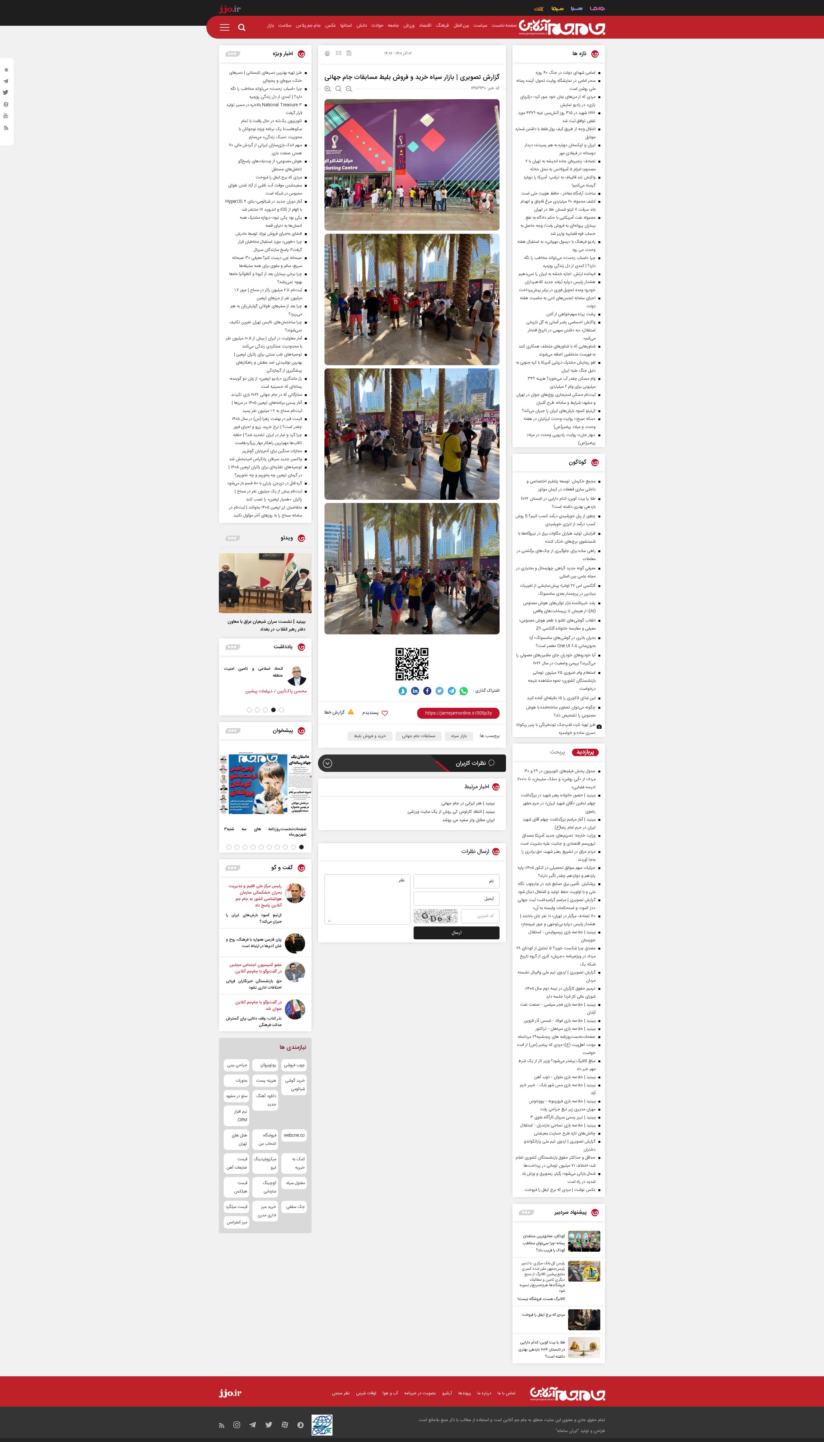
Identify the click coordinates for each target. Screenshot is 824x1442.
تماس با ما (507, 1393)
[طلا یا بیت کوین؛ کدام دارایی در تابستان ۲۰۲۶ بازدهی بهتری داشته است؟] (582, 1348)
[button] (281, 710)
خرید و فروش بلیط (370, 736)
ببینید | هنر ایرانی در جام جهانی (468, 803)
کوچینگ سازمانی (269, 1187)
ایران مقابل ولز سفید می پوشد (468, 820)
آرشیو (447, 1393)
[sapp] (6, 117)
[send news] (339, 54)
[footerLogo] (567, 1394)
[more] (526, 1212)
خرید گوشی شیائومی (295, 1085)
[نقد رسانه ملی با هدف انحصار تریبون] (263, 675)
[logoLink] (562, 27)
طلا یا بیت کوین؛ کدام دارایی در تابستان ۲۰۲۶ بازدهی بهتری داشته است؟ (542, 1349)
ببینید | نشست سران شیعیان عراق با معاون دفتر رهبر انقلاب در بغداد (266, 625)
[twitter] (6, 94)
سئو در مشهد (236, 1096)
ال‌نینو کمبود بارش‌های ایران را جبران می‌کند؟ (254, 918)
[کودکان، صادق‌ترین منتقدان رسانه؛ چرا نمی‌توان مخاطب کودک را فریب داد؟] (582, 1242)
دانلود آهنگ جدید (266, 1100)
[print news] (327, 54)
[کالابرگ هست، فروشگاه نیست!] (582, 1282)
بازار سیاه (459, 736)
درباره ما (484, 1393)
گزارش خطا (334, 712)
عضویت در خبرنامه (420, 1393)
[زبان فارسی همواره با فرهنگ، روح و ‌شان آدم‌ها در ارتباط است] (295, 943)
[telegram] (6, 83)
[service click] (539, 9)
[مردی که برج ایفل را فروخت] (582, 1319)
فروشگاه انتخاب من (267, 1139)
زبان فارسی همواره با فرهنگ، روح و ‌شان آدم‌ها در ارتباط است (254, 942)
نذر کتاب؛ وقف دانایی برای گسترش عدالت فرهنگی (254, 1021)
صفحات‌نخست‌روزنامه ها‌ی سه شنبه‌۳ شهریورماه (265, 832)
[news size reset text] (338, 89)
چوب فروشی (294, 1065)
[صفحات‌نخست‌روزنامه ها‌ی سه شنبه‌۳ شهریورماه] (265, 783)
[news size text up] (327, 89)
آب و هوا (390, 1393)
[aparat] (6, 106)
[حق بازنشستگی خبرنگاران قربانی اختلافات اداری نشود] (295, 976)
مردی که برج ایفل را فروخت (543, 1315)
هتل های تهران (239, 1139)
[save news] (348, 54)
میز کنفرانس (237, 1222)
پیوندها (464, 1393)
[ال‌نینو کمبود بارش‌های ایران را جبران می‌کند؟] (295, 904)
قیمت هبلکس (240, 1187)
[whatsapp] (464, 691)
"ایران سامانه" (567, 1431)
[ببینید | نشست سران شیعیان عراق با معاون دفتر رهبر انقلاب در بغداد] (265, 583)
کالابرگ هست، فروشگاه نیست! (541, 1299)
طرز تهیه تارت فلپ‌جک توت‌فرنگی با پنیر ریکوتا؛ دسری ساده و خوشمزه (555, 728)
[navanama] (597, 9)
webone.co (294, 1135)
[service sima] (558, 9)
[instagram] (6, 71)
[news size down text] (349, 89)
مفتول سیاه (295, 1183)
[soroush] (403, 691)
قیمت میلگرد (236, 1206)
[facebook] (427, 691)
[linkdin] (415, 691)
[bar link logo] (230, 10)
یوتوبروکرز (268, 1065)
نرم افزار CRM (240, 1116)
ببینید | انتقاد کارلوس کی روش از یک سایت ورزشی (451, 811)
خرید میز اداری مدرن (267, 1211)
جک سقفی (295, 1206)
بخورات (241, 1080)
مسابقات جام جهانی (418, 736)
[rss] (6, 129)
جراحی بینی (237, 1065)
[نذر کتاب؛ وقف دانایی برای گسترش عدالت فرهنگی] (295, 1013)
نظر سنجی (341, 1393)
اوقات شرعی (366, 1393)
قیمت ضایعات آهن (237, 1163)
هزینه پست (266, 1080)
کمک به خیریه (298, 1163)
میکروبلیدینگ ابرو (265, 1163)
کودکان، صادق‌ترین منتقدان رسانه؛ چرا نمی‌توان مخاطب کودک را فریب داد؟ (544, 1243)
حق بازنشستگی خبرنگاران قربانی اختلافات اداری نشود (254, 984)
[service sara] (577, 9)
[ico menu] (226, 27)
